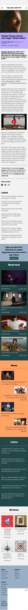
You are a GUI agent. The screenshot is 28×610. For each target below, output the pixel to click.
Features (17, 574)
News (4, 45)
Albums (17, 578)
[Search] (2, 8)
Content (17, 569)
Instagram (4, 584)
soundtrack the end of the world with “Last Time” (13, 470)
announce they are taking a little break (12, 210)
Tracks (17, 576)
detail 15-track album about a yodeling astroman (11, 203)
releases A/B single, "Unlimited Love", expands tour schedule (11, 216)
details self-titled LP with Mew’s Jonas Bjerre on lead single (11, 237)
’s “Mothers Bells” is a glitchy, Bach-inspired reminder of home (13, 479)
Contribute (4, 578)
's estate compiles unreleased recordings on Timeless (12, 197)
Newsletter (4, 572)
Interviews (5, 289)
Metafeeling (10, 81)
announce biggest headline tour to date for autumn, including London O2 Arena (11, 230)
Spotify (3, 586)
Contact (3, 576)
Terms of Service (6, 603)
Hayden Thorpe (7, 52)
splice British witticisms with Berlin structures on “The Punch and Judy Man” (13, 496)
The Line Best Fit (14, 7)
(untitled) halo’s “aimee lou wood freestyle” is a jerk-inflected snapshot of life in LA (14, 451)
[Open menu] (26, 8)
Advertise (4, 574)
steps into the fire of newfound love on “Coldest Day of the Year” (13, 461)
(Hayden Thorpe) (13, 45)
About (3, 569)
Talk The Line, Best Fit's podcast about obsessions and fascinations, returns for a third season (12, 223)
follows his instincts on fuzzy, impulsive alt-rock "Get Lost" (13, 487)
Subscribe (14, 258)
